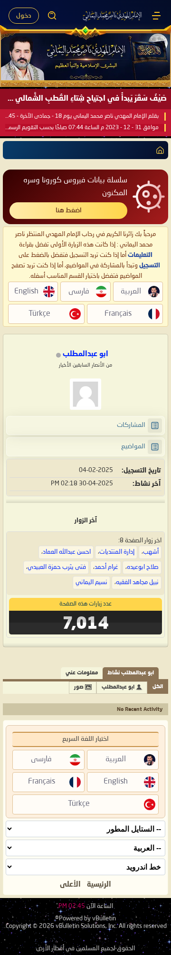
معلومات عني (82, 673)
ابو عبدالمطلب (118, 687)
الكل (157, 687)
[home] (158, 150)
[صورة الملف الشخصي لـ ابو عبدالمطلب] (85, 394)
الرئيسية (99, 884)
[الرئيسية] (156, 15)
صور (79, 687)
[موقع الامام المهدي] (112, 15)
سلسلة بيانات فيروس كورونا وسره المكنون (75, 187)
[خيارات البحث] (52, 15)
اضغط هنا (69, 210)
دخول (23, 15)
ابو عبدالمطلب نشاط (130, 673)
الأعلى (70, 884)
